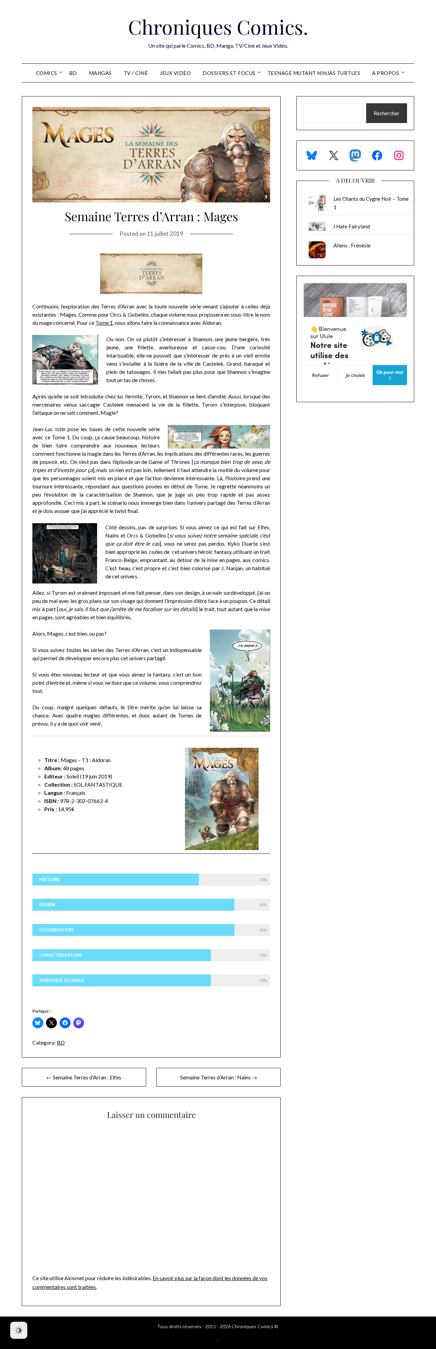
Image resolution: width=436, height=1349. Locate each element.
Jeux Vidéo (175, 73)
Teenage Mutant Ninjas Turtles (313, 73)
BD (73, 73)
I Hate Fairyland (351, 226)
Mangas (100, 73)
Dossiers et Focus (229, 73)
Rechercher (387, 113)
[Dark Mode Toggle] (18, 1330)
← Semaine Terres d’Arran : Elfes (83, 1077)
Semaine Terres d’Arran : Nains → (218, 1077)
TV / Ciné (136, 73)
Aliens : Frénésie (352, 245)
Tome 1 (104, 322)
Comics (46, 73)
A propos (385, 73)
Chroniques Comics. (218, 26)
